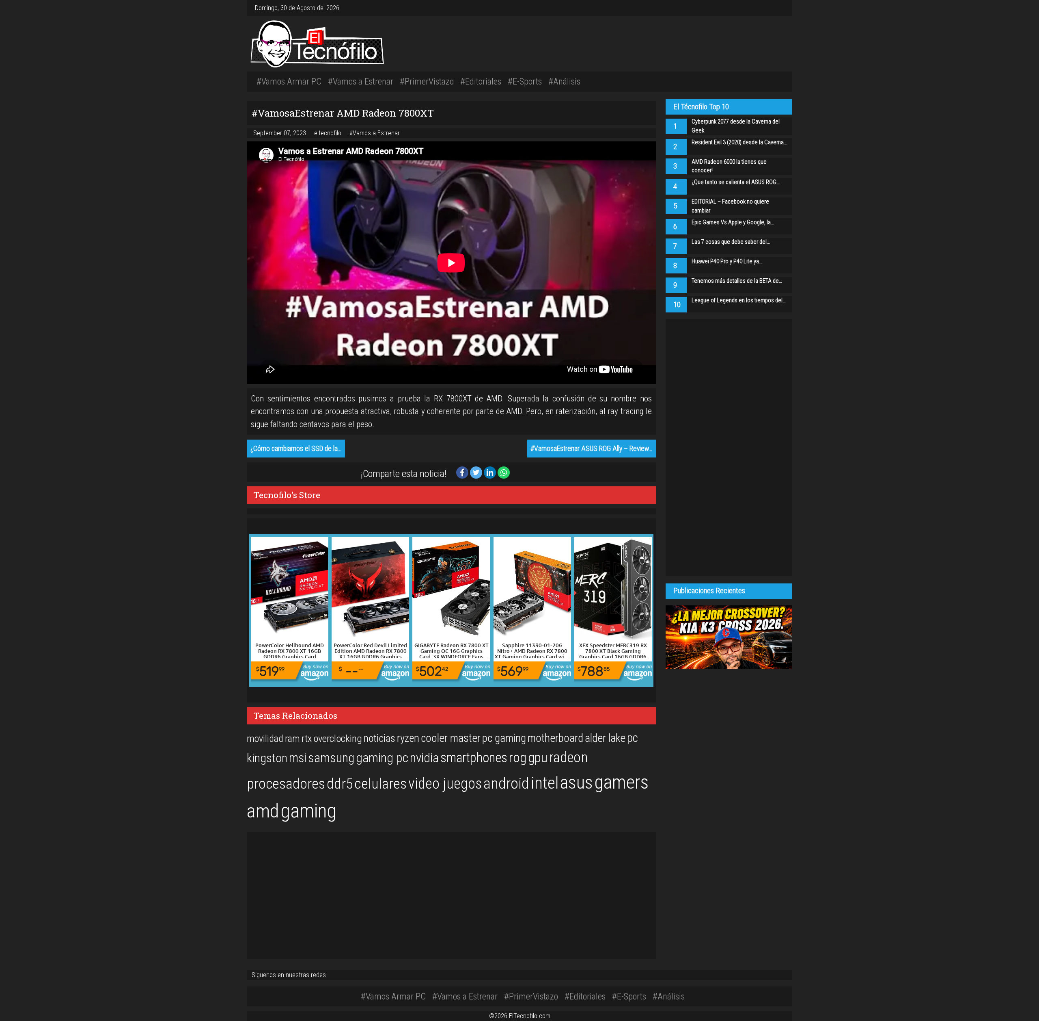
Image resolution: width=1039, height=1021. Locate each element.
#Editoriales (480, 81)
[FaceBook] (772, 8)
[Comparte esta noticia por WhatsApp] (504, 472)
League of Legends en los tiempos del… (739, 300)
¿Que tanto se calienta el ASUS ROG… (736, 182)
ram (292, 738)
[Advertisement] (633, 42)
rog (517, 757)
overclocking (337, 738)
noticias (379, 738)
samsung (331, 757)
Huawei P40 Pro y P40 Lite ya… (727, 261)
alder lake (605, 738)
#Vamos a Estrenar (360, 81)
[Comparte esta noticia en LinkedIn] (491, 472)
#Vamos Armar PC (289, 81)
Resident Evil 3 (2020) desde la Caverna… (739, 142)
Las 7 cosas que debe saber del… (731, 241)
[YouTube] (779, 8)
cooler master (451, 738)
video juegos (445, 783)
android (506, 783)
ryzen (408, 738)
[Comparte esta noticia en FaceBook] (463, 472)
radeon (568, 757)
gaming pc (382, 757)
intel (544, 783)
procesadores (286, 783)
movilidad (265, 738)
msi (297, 757)
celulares (380, 783)
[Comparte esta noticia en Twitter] (477, 472)
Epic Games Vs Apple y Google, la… (733, 222)
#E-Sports (525, 81)
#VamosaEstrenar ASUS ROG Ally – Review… (591, 448)
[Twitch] (782, 8)
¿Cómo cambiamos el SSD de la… (295, 448)
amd (263, 811)
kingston (267, 758)
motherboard (555, 738)
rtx (307, 738)
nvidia (424, 757)
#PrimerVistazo (427, 81)
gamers (622, 782)
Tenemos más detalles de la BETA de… (737, 280)
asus (576, 782)
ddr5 (340, 783)
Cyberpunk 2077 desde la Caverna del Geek (736, 126)
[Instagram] (769, 8)
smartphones (473, 757)
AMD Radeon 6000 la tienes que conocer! (729, 166)
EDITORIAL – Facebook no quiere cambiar (730, 206)
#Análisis (564, 81)
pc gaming (504, 738)
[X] (776, 8)
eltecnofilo (328, 133)
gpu (538, 757)
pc (632, 738)
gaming (308, 810)
